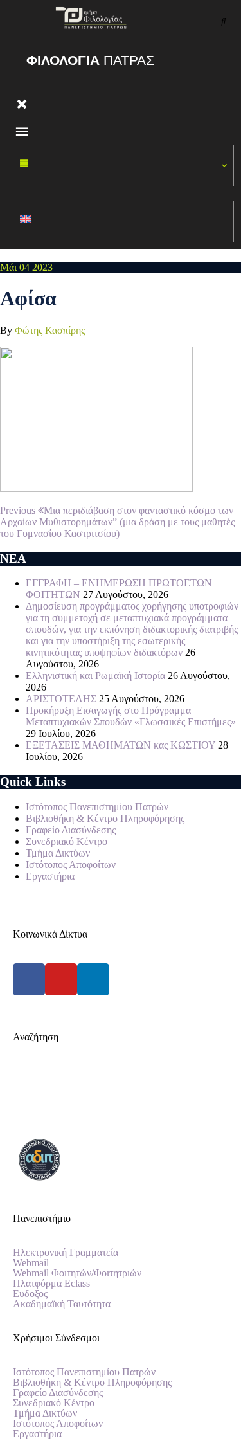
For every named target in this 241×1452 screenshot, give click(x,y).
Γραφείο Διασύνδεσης (71, 829)
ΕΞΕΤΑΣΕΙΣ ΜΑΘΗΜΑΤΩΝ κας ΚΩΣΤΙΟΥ (120, 745)
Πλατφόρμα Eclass (51, 1283)
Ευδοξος (30, 1294)
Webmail (31, 1263)
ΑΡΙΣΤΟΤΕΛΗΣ (61, 698)
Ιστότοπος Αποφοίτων (71, 864)
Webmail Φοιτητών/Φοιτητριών (77, 1273)
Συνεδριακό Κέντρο (66, 841)
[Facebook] (29, 979)
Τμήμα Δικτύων (58, 853)
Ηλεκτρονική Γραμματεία (65, 1253)
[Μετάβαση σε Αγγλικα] (120, 222)
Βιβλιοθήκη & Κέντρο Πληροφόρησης (105, 818)
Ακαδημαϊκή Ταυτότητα (62, 1304)
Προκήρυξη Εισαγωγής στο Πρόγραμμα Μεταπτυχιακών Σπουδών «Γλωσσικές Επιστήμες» (131, 716)
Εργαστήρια (50, 876)
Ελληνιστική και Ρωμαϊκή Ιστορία (95, 675)
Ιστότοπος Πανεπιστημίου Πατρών (97, 806)
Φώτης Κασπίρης (50, 330)
